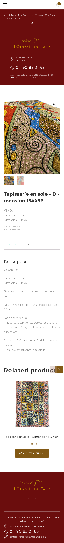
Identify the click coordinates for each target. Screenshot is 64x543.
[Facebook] (32, 24)
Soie (9, 229)
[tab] (10, 244)
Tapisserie (16, 226)
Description (10, 244)
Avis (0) (25, 244)
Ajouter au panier (33, 453)
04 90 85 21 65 (30, 67)
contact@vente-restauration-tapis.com (28, 536)
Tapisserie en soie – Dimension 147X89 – (32, 437)
